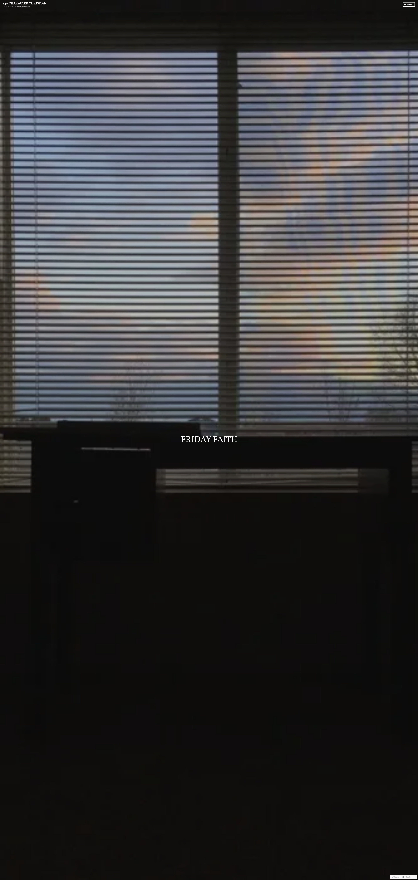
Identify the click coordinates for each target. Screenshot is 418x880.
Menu (410, 4)
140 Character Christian (24, 3)
